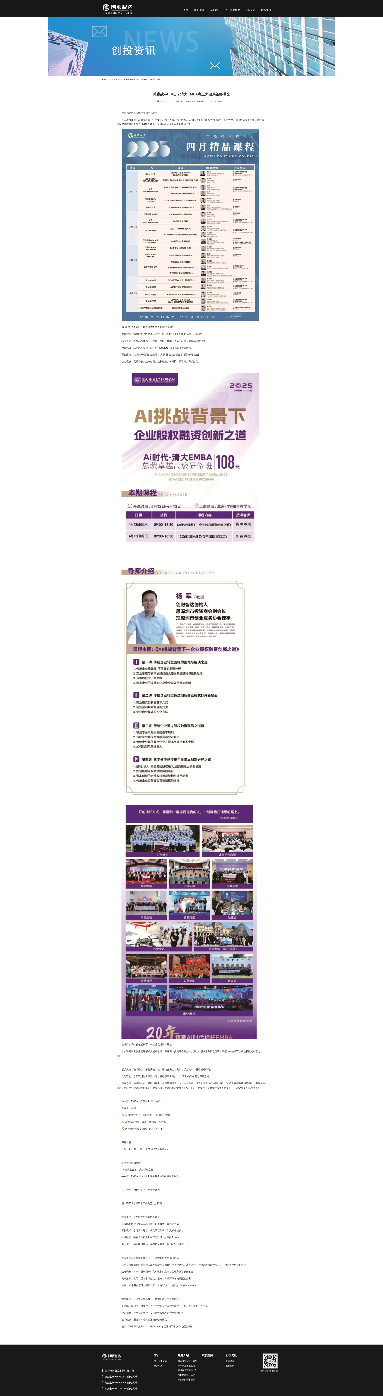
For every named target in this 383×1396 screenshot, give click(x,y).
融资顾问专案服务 (186, 1379)
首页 (185, 10)
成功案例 (214, 10)
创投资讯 (250, 10)
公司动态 (116, 79)
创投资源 (158, 1365)
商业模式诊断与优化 (187, 1370)
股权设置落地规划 (186, 1365)
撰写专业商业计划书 (187, 1360)
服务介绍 (199, 10)
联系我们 (266, 10)
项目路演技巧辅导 (186, 1374)
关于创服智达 (232, 10)
